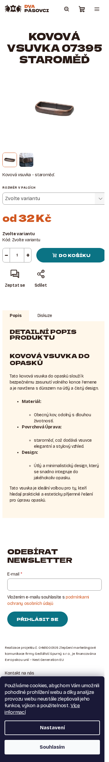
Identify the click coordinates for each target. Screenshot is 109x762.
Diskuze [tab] (45, 315)
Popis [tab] (16, 315)
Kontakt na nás (19, 673)
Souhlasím (52, 747)
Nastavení (52, 728)
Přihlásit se (37, 619)
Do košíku (75, 255)
